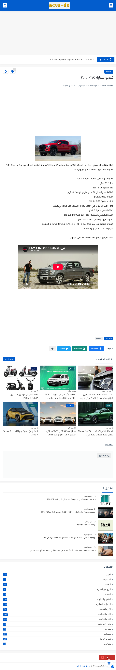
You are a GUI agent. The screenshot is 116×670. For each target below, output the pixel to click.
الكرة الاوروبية (57, 609)
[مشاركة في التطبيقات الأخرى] (52, 348)
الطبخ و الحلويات (57, 599)
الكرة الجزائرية (57, 614)
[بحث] (5, 5)
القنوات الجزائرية (57, 604)
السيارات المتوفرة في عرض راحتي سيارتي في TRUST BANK (71, 499)
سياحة (57, 629)
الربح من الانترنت (57, 589)
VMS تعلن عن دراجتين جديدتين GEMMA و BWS (24, 396)
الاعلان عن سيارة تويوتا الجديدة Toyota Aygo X (20, 433)
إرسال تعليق (103, 455)
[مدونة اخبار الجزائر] (59, 5)
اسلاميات (57, 579)
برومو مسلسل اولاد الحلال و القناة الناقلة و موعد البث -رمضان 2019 (68, 512)
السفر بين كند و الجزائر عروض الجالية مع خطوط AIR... (71, 59)
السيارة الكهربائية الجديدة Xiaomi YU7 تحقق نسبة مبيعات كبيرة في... (95, 433)
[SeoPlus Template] (112, 666)
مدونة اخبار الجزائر (83, 666)
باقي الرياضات (57, 624)
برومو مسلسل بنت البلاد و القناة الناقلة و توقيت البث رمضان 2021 (69, 537)
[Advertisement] (58, 33)
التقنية (57, 584)
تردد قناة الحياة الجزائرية (86, 525)
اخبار (57, 574)
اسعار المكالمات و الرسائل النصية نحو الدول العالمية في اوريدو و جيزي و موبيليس (62, 550)
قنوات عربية (57, 639)
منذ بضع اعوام (88, 496)
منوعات (57, 644)
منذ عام (71, 391)
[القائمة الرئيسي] (111, 5)
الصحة (57, 594)
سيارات (108, 71)
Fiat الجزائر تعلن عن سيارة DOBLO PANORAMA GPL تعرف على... (60, 396)
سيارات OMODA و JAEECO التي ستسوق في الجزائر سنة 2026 (61, 433)
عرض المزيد (9, 359)
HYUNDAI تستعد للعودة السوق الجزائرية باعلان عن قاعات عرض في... (96, 396)
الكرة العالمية (57, 619)
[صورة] (105, 500)
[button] (96, 348)
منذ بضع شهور (106, 391)
